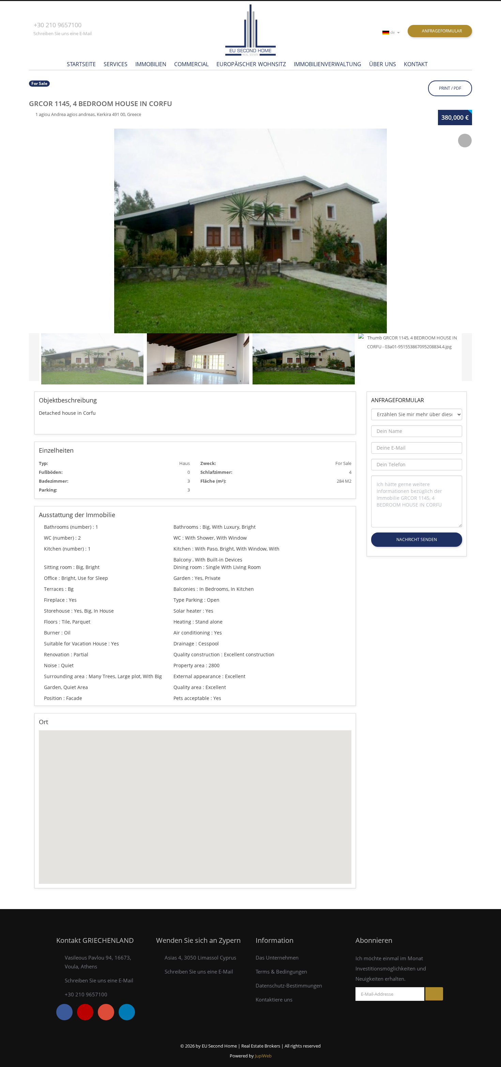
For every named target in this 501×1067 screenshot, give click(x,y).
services (115, 64)
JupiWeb (263, 1056)
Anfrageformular (441, 31)
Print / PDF (450, 88)
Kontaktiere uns (274, 999)
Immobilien (150, 64)
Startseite (81, 64)
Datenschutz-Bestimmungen (289, 985)
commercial (191, 64)
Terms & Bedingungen (281, 971)
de (393, 32)
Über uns (382, 64)
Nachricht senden (416, 539)
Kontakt (416, 64)
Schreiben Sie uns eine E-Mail (62, 33)
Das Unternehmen (277, 957)
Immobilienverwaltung (327, 64)
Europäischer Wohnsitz (251, 64)
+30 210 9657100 (57, 25)
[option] (250, 231)
